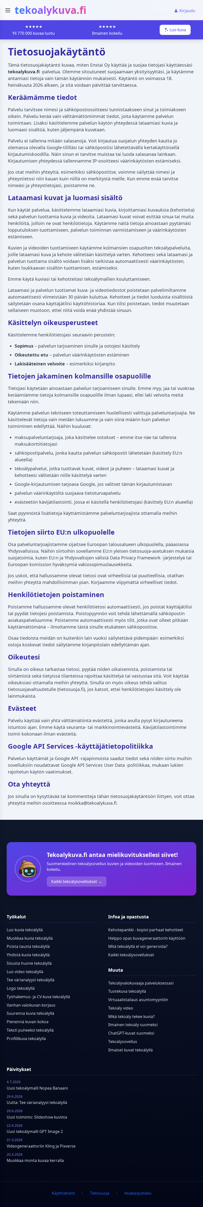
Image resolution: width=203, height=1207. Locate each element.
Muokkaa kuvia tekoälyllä (30, 938)
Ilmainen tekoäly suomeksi (133, 1024)
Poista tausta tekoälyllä (28, 946)
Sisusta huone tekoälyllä (29, 963)
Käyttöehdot (63, 1193)
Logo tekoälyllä (21, 988)
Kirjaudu (187, 10)
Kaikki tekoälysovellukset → (76, 881)
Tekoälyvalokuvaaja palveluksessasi (141, 983)
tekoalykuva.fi (50, 10)
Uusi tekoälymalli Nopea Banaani (37, 1088)
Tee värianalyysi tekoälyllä (30, 980)
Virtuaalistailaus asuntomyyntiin (138, 999)
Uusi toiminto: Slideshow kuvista (37, 1117)
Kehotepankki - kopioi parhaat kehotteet (145, 930)
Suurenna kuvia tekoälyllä (30, 1013)
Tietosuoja (99, 1193)
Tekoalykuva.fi (67, 855)
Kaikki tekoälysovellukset (131, 955)
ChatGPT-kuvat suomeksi (131, 1033)
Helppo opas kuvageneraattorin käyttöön (146, 938)
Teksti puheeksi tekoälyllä (30, 1030)
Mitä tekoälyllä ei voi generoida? (138, 946)
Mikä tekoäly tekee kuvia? (131, 1016)
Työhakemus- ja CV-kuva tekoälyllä (38, 996)
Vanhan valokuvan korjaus (31, 1005)
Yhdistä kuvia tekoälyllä (28, 955)
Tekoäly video (120, 1008)
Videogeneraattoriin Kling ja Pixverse (41, 1146)
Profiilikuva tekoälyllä (26, 1038)
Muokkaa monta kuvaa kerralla (35, 1160)
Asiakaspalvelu (138, 1193)
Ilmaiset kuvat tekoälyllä (130, 1050)
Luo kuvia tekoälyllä (25, 930)
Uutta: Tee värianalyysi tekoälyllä (37, 1102)
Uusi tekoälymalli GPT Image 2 (35, 1131)
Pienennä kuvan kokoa (28, 1021)
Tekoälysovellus (122, 1041)
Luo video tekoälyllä (25, 971)
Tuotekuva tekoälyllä (127, 991)
